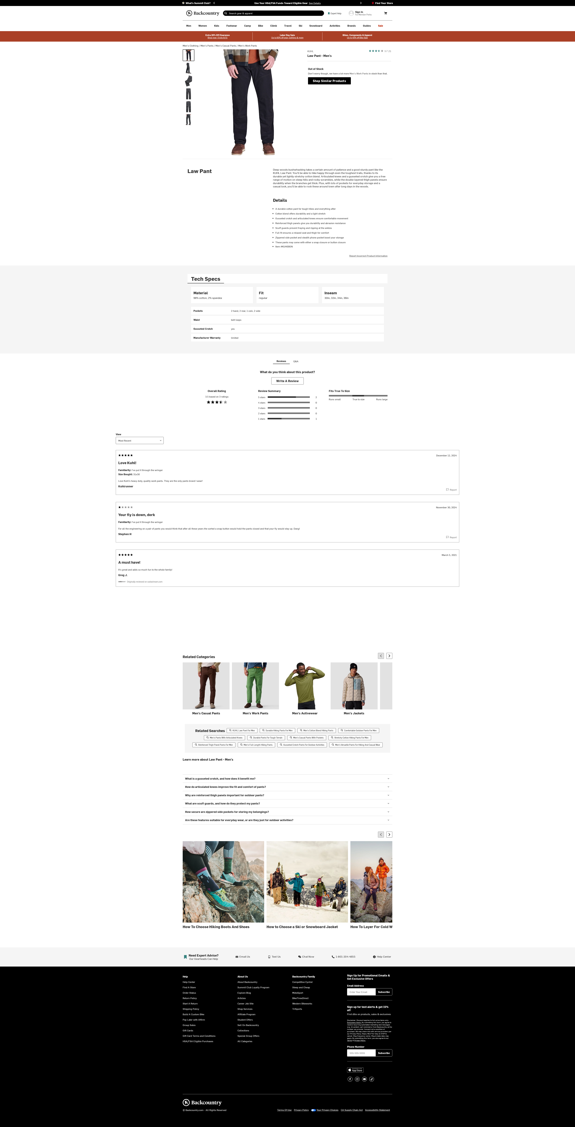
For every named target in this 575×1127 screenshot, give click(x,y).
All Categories (244, 1041)
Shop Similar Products (329, 81)
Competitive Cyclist (302, 981)
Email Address (355, 985)
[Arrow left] (381, 656)
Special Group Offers (248, 1035)
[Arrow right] (389, 656)
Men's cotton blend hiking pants (318, 730)
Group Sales (189, 1024)
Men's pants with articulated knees (226, 737)
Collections (243, 1030)
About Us (242, 976)
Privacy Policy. (360, 1040)
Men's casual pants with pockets (308, 737)
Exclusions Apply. (354, 1022)
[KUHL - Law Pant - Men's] (188, 55)
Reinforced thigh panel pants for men (215, 744)
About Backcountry (247, 981)
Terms (349, 1040)
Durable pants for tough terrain (267, 737)
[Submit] (225, 13)
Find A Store (189, 987)
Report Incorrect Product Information (368, 255)
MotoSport (297, 992)
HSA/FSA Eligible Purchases (198, 1041)
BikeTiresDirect (300, 997)
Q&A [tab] (295, 361)
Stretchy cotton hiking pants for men (351, 737)
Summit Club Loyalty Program (253, 987)
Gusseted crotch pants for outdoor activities (303, 744)
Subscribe (384, 991)
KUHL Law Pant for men (244, 730)
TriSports (297, 1008)
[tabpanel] (287, 314)
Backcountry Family (303, 976)
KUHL (310, 51)
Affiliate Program (246, 1014)
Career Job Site (245, 1003)
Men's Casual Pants (225, 45)
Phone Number (355, 1046)
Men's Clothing (190, 45)
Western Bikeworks (302, 1003)
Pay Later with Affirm (194, 1019)
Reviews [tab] (281, 361)
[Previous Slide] (214, 3)
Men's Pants (207, 45)
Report (453, 489)
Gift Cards (188, 1030)
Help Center (189, 981)
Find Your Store (384, 2)
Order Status (189, 992)
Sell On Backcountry (248, 1024)
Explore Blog (244, 992)
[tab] (205, 278)
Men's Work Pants (247, 45)
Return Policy (190, 997)
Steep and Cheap (301, 987)
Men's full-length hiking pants (258, 744)
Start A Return (190, 1003)
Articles (241, 997)
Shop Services (244, 1008)
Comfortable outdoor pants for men (360, 730)
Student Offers (245, 1019)
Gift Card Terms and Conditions (199, 1035)
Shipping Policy (191, 1008)
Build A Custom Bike (193, 1014)
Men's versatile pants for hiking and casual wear (357, 744)
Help (185, 976)
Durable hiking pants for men (279, 730)
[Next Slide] (361, 3)
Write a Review (287, 381)
